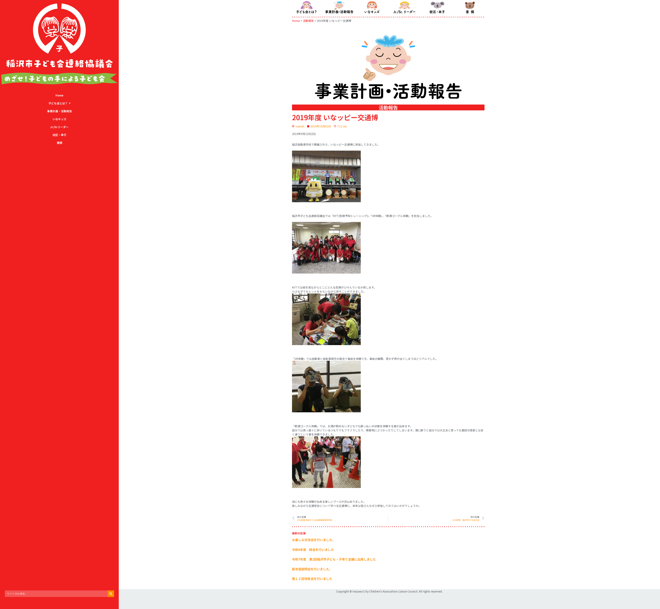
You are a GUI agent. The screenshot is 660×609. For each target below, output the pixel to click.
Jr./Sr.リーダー (59, 127)
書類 (59, 143)
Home (59, 95)
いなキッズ (59, 119)
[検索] (111, 593)
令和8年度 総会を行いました (313, 549)
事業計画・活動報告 (59, 111)
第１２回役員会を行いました (312, 578)
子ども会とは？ (58, 103)
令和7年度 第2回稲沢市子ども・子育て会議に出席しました (334, 559)
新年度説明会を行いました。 (312, 569)
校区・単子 (59, 135)
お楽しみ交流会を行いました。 (313, 539)
